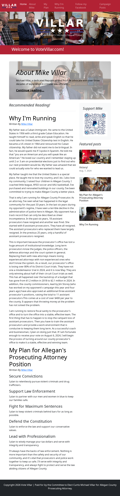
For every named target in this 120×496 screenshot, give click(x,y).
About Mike (32, 5)
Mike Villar (27, 124)
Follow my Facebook (80, 5)
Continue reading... (30, 90)
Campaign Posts (105, 5)
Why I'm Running (59, 5)
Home (23, 4)
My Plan (46, 5)
